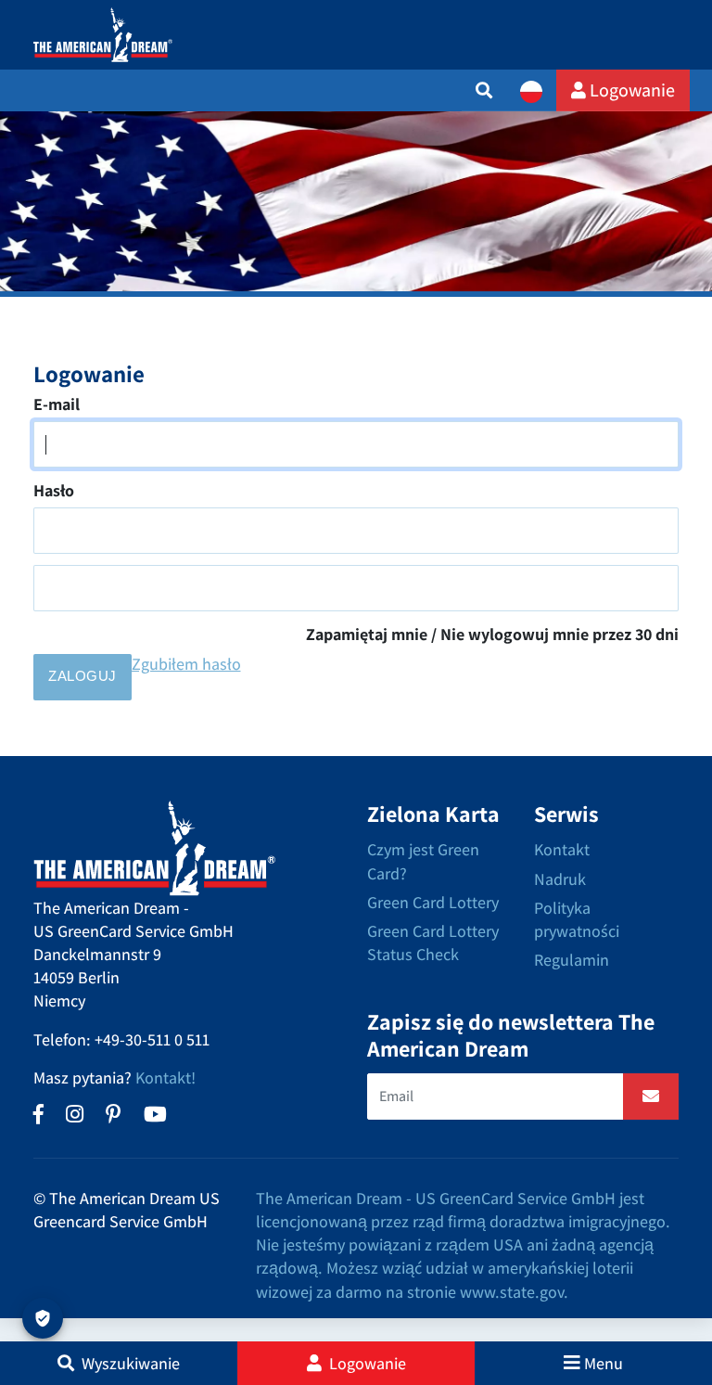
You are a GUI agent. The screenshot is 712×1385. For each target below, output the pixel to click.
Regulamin (571, 959)
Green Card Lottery (433, 902)
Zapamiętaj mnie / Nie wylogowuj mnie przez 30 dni (492, 634)
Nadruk (560, 879)
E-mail (56, 404)
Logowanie (630, 90)
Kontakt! (165, 1077)
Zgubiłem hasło (186, 663)
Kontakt (562, 849)
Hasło (53, 490)
